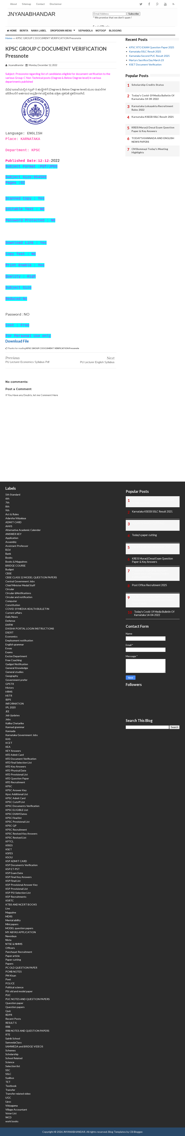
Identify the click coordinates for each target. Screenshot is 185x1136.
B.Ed (7, 549)
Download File (17, 341)
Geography (11, 675)
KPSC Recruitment (16, 829)
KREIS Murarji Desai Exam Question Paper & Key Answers (153, 129)
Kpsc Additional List (16, 794)
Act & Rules (12, 514)
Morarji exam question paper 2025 (151, 546)
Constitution (12, 605)
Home (13, 30)
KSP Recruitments (15, 896)
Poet (8, 979)
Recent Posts (13, 1018)
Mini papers (11, 924)
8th (7, 506)
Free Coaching (13, 660)
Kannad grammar (14, 727)
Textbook (10, 1085)
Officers (10, 947)
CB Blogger (136, 1131)
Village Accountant (16, 1109)
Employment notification (19, 640)
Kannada (10, 731)
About (13, 4)
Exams (9, 652)
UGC (8, 1097)
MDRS (8, 916)
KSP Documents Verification (21, 865)
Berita (24, 30)
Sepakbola (85, 30)
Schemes (10, 1050)
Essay (8, 648)
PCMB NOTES (13, 971)
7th (7, 502)
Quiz (8, 1010)
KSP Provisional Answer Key (21, 884)
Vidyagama (11, 1105)
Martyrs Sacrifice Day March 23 (146, 60)
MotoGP (101, 30)
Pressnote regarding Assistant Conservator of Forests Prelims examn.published (150, 573)
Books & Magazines (16, 561)
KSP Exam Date (14, 873)
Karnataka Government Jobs (21, 735)
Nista (8, 939)
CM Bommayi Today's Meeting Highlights (150, 150)
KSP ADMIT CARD (16, 861)
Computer (11, 601)
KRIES (9, 845)
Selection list (12, 1066)
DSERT (9, 632)
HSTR (8, 695)
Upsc (8, 1101)
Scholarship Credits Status (148, 84)
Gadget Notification (16, 664)
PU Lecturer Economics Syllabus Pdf (27, 361)
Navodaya (10, 936)
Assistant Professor (16, 545)
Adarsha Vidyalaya (15, 518)
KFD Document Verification (20, 758)
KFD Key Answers (15, 766)
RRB (7, 1026)
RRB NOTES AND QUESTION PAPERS (27, 1030)
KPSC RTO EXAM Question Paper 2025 (151, 47)
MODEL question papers (19, 928)
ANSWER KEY (13, 533)
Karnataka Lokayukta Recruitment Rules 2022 (152, 108)
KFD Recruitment (15, 782)
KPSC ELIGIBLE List (16, 809)
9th (7, 510)
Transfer (10, 1089)
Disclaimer (56, 4)
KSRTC (9, 900)
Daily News (11, 616)
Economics (11, 636)
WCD (8, 1117)
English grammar (14, 644)
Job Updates (12, 715)
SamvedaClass (13, 1042)
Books (8, 557)
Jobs (8, 719)
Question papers (15, 1007)
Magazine (10, 912)
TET (7, 1081)
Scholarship (11, 1054)
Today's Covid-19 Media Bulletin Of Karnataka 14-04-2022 (153, 97)
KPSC (8, 786)
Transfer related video (18, 1093)
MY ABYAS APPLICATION (20, 932)
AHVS (8, 526)
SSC (7, 1070)
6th (7, 498)
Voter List (11, 1113)
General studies (14, 671)
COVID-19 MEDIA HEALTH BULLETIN (27, 608)
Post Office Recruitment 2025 (149, 585)
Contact (40, 4)
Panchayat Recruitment (18, 951)
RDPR (8, 1014)
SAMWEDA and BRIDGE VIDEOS (24, 1046)
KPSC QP (10, 825)
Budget (9, 569)
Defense (10, 620)
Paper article (12, 955)
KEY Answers (13, 750)
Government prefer (16, 679)
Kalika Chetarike (14, 723)
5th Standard (12, 494)
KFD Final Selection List (18, 762)
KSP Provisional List (16, 888)
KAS (7, 739)
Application (11, 537)
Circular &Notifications (18, 593)
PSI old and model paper (19, 991)
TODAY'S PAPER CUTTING (148, 523)
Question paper (14, 1003)
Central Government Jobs (20, 581)
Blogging (115, 30)
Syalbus (9, 1077)
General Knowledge (16, 667)
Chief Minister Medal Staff (20, 585)
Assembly (10, 541)
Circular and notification (18, 597)
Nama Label (38, 30)
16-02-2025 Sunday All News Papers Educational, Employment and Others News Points (153, 600)
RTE (7, 1034)
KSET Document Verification (145, 64)
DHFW (9, 624)
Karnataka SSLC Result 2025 (145, 51)
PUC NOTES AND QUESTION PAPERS (27, 999)
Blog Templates (117, 1131)
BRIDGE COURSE (15, 565)
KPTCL (9, 841)
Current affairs (13, 612)
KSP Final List (13, 880)
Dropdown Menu (61, 30)
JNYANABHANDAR (31, 14)
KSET (8, 849)
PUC (8, 995)
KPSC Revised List (15, 837)
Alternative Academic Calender (23, 529)
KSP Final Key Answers (18, 876)
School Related (13, 1058)
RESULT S (11, 1022)
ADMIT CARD (13, 522)
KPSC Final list (13, 817)
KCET (8, 742)
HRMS (8, 691)
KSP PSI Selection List (18, 892)
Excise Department (16, 656)
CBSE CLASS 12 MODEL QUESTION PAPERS (31, 577)
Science (9, 1062)
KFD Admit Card (14, 754)
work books (11, 1121)
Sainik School (12, 1038)
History (9, 687)
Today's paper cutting (144, 535)
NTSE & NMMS (13, 943)
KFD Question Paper (17, 778)
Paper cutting (13, 959)
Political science (14, 987)
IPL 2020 (10, 707)
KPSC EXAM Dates (16, 813)
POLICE (10, 983)
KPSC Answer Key (16, 790)
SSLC (8, 1073)
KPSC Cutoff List (15, 801)
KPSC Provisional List (17, 821)
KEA (7, 746)
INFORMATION (14, 703)
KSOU (9, 857)
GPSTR (9, 683)
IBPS (8, 699)
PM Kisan (10, 975)
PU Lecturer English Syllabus (97, 362)
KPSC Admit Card (15, 798)
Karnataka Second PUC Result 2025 (149, 55)
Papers (9, 963)
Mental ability (13, 920)
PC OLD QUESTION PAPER (21, 967)
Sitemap (26, 4)
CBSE (8, 573)
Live (7, 908)
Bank (8, 553)
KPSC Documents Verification (22, 805)
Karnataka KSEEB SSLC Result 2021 (153, 116)
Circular (9, 589)
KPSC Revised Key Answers (21, 833)
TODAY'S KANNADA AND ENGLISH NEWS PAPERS (153, 140)
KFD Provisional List (16, 774)
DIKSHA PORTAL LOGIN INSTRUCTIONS (29, 628)
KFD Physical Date (15, 770)
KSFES (9, 853)
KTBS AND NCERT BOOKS (21, 904)
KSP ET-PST (12, 869)
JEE (7, 711)
